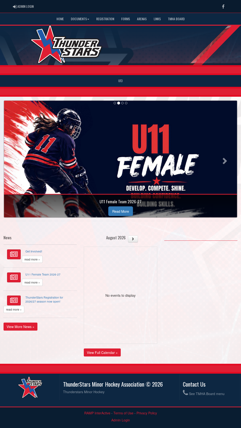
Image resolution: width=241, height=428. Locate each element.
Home (60, 18)
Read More (120, 211)
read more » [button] (32, 259)
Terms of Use (123, 413)
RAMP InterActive (97, 413)
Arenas (142, 18)
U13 (120, 81)
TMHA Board (176, 18)
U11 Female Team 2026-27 (42, 274)
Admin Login (120, 420)
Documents (79, 18)
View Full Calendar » (102, 352)
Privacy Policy (147, 413)
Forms (125, 18)
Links (157, 18)
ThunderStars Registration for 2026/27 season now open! (44, 299)
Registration (105, 18)
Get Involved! (33, 251)
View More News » (20, 326)
